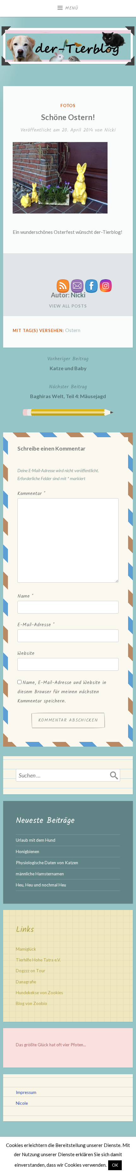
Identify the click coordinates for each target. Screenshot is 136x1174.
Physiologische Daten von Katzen (47, 862)
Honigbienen (27, 851)
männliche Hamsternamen (40, 873)
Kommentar (31, 494)
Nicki (110, 130)
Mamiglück (26, 949)
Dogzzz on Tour (30, 970)
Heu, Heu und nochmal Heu (41, 884)
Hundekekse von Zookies (39, 992)
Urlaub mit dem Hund (35, 840)
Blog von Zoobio (31, 1003)
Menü (71, 8)
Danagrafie (26, 981)
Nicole (22, 1103)
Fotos (68, 105)
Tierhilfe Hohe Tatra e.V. (38, 959)
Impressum (26, 1092)
